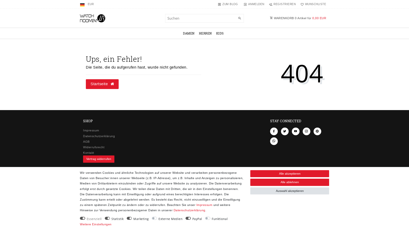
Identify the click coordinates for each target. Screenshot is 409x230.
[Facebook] (274, 131)
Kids (220, 33)
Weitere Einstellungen (96, 224)
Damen (189, 33)
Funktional (220, 219)
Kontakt (88, 152)
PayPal (197, 219)
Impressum (91, 130)
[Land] (83, 4)
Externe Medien (170, 219)
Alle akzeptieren (290, 173)
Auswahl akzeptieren (290, 191)
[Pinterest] (317, 131)
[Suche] (240, 18)
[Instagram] (306, 131)
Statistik (117, 219)
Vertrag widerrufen (98, 159)
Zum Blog (230, 4)
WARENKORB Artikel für (299, 18)
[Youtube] (296, 131)
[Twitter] (285, 131)
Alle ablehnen (290, 182)
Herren (205, 33)
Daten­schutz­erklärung (99, 136)
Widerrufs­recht (93, 147)
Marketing (141, 219)
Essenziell (94, 219)
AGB (86, 141)
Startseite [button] (100, 84)
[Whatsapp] (274, 141)
